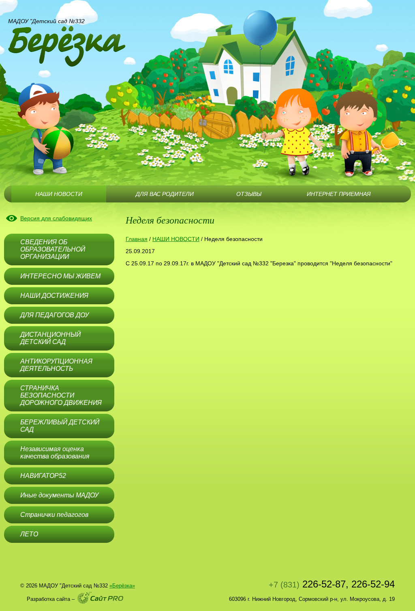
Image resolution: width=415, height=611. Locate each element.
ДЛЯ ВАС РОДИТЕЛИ (165, 194)
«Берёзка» (122, 586)
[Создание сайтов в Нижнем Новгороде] (100, 598)
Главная (137, 239)
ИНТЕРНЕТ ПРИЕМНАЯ (339, 194)
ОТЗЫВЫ (248, 194)
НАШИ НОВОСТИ (175, 239)
